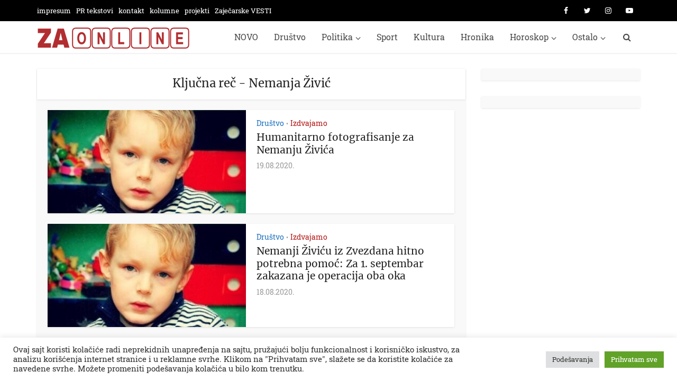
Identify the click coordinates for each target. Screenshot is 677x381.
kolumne (164, 10)
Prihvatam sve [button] (634, 359)
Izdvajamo (308, 123)
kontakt (131, 10)
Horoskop (529, 36)
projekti (197, 10)
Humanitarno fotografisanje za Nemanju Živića (335, 143)
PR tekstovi (94, 10)
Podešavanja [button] (572, 359)
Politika (337, 36)
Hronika (477, 36)
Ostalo (585, 36)
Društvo (290, 36)
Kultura (429, 36)
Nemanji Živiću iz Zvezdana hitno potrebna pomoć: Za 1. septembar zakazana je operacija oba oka (340, 263)
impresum (54, 10)
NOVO (246, 36)
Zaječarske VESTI (243, 10)
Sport (387, 36)
